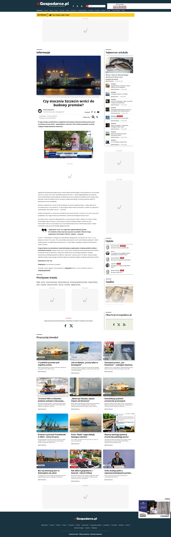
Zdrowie (103, 10)
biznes (43, 282)
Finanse (46, 10)
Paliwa (67, 10)
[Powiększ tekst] (93, 117)
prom (38, 284)
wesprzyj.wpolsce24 (44, 270)
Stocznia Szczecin (52, 284)
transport (67, 284)
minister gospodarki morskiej (78, 282)
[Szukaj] (87, 6)
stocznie (61, 284)
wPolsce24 (68, 268)
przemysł (43, 284)
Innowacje (90, 10)
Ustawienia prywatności (96, 534)
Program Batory (92, 282)
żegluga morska (75, 284)
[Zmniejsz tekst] (97, 117)
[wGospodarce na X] (77, 6)
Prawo (56, 10)
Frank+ (108, 10)
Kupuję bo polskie (82, 10)
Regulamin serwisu (73, 534)
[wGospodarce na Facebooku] (73, 6)
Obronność (73, 10)
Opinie (123, 10)
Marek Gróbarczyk (63, 282)
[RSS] (82, 6)
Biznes (51, 10)
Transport (61, 10)
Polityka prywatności (84, 534)
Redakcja (94, 528)
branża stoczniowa (51, 282)
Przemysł (97, 10)
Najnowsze (39, 10)
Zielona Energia (116, 10)
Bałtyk (38, 282)
